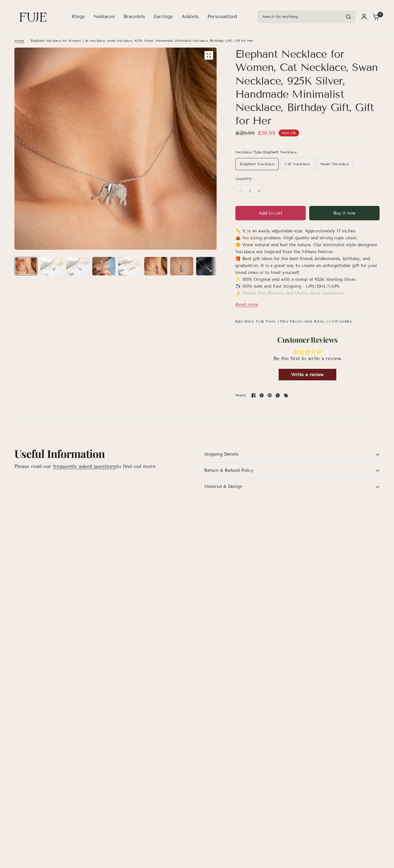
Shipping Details (221, 454)
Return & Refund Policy (229, 470)
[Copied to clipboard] (285, 395)
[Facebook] (253, 395)
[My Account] (364, 16)
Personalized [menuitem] (222, 17)
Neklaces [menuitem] (104, 17)
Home (19, 40)
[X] (261, 395)
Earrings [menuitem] (163, 17)
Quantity (243, 178)
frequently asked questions (84, 466)
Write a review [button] (307, 374)
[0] (375, 16)
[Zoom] (208, 55)
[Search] (348, 16)
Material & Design (223, 486)
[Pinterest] (269, 395)
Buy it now (344, 213)
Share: (241, 395)
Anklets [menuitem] (190, 17)
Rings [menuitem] (78, 17)
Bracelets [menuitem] (134, 17)
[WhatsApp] (277, 395)
